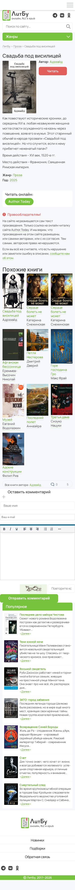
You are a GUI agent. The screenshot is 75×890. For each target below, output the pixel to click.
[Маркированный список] (45, 529)
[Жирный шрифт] (4, 529)
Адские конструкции (12, 469)
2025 (13, 180)
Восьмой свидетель (33, 669)
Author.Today (19, 201)
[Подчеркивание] (17, 529)
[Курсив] (10, 529)
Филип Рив (10, 475)
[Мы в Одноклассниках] (69, 15)
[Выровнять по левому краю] (25, 529)
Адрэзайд (9, 319)
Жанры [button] (12, 36)
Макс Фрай (59, 378)
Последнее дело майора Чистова (42, 614)
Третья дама (60, 417)
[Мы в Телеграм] (55, 15)
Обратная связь (37, 856)
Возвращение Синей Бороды (39, 727)
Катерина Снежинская (36, 322)
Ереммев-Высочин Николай (9, 375)
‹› (25, 633)
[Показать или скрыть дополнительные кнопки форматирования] (60, 529)
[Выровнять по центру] (31, 529)
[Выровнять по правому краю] (37, 529)
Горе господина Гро (59, 369)
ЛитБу (6, 46)
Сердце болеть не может (34, 311)
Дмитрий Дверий (33, 363)
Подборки (37, 848)
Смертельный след (32, 785)
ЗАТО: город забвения (34, 700)
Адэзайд (56, 62)
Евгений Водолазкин (11, 426)
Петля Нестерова (35, 355)
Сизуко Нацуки (56, 423)
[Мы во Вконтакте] (62, 15)
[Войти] (5, 5)
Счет (23, 758)
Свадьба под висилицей (11, 313)
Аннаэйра (34, 426)
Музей (7, 419)
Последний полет (35, 419)
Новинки (37, 840)
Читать (53, 71)
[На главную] (18, 15)
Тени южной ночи (31, 642)
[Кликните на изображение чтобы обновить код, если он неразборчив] (33, 589)
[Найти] (68, 26)
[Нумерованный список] (52, 529)
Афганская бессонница (11, 364)
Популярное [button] (16, 606)
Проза (17, 46)
